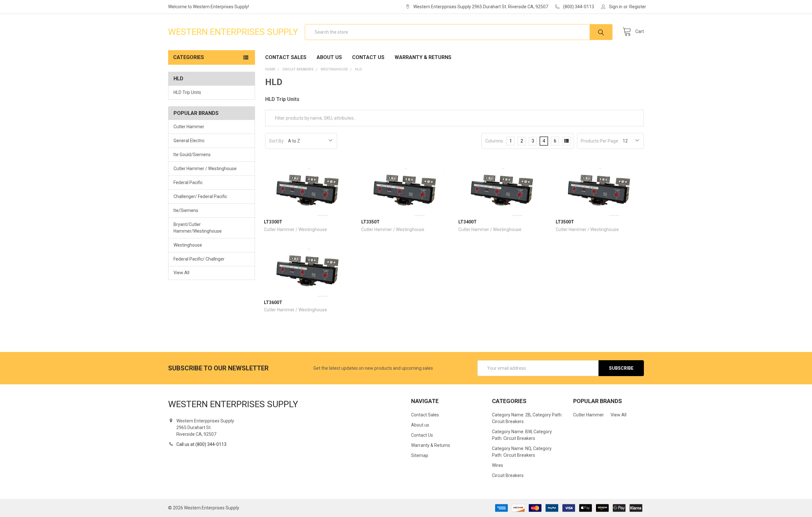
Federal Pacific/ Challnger (199, 259)
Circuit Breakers (508, 475)
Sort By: (277, 140)
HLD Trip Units (187, 92)
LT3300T (273, 221)
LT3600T (273, 302)
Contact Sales (285, 57)
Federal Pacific (188, 182)
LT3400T (467, 221)
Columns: (494, 140)
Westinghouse (188, 245)
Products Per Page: (600, 140)
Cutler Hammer (189, 126)
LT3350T (370, 221)
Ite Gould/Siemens (192, 154)
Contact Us (368, 57)
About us (329, 57)
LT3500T (565, 221)
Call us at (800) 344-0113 (201, 444)
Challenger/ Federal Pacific (200, 196)
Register (637, 6)
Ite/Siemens (186, 210)
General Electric (189, 140)
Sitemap (419, 455)
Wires (497, 465)
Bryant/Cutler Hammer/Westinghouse (198, 228)
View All (181, 272)
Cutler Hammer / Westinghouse (205, 168)
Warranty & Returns (423, 57)
